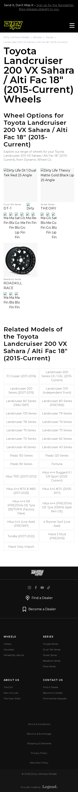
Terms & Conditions (39, 724)
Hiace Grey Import (21, 546)
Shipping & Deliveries (39, 743)
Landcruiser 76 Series (57, 422)
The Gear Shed (12, 698)
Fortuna (56, 464)
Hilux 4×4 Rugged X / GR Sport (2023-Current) (57, 476)
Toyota (49, 37)
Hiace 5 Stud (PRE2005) (57, 536)
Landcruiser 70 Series (21, 439)
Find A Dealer (50, 687)
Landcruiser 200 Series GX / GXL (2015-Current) (57, 376)
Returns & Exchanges (39, 733)
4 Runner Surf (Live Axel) (56, 524)
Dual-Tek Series (51, 649)
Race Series (49, 666)
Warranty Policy (39, 762)
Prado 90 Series (21, 464)
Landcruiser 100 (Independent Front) (57, 390)
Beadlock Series (51, 660)
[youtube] (42, 587)
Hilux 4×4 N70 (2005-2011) (57, 491)
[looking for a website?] (49, 787)
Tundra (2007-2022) (21, 536)
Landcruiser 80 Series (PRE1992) (57, 403)
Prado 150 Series (21, 455)
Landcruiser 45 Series (21, 447)
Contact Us (53, 679)
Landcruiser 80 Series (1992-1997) (21, 403)
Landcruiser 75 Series (21, 430)
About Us (11, 679)
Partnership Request (55, 698)
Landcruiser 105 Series (21, 413)
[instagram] (29, 587)
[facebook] (35, 587)
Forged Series (50, 643)
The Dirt (8, 687)
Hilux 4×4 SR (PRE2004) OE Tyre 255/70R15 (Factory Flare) (21, 507)
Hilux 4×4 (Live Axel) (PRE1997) (21, 524)
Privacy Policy (39, 752)
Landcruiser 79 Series (57, 413)
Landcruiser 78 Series (21, 422)
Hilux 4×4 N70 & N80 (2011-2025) (21, 491)
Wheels (10, 636)
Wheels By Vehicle (14, 655)
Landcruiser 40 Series (57, 447)
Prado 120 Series (56, 455)
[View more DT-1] (20, 185)
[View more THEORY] (57, 185)
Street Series (50, 655)
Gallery (8, 643)
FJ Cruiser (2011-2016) (21, 376)
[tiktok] (48, 587)
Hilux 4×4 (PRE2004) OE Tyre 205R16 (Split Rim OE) (57, 507)
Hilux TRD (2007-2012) (21, 476)
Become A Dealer (53, 692)
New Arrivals (11, 692)
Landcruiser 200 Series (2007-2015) (21, 390)
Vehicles (37, 37)
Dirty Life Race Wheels (16, 37)
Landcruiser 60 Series (57, 439)
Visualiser (9, 649)
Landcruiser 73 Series (57, 430)
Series (48, 636)
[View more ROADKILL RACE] (20, 260)
